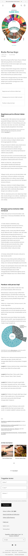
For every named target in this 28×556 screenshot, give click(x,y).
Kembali (15, 470)
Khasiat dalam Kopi (7, 458)
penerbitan (7, 132)
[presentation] (13, 463)
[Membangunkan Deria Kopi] (20, 451)
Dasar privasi (14, 552)
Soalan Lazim (6, 525)
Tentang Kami (6, 529)
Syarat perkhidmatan (22, 552)
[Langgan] (23, 539)
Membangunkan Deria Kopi (20, 459)
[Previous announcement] (2, 1)
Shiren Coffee (11, 550)
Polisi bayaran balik (6, 552)
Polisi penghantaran (9, 554)
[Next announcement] (25, 1)
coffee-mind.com (14, 350)
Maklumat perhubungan (19, 554)
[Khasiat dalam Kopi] (7, 451)
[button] (2, 5)
